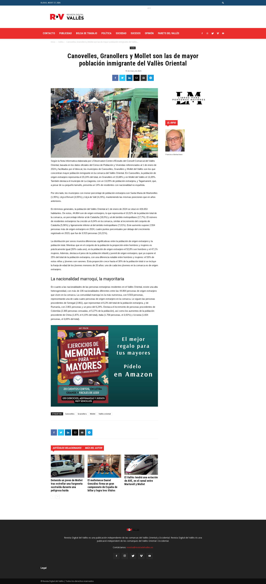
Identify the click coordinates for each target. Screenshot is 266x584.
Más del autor (93, 447)
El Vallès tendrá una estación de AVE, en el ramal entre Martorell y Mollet (141, 481)
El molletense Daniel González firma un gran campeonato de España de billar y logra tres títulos (102, 485)
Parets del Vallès (168, 33)
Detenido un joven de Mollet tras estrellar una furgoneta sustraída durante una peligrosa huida (67, 485)
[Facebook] (202, 33)
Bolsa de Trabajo (86, 33)
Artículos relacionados (67, 447)
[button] (223, 3)
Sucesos (136, 33)
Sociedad (121, 33)
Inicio (53, 42)
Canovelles (69, 414)
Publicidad (65, 33)
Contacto (49, 33)
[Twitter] (212, 33)
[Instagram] (207, 33)
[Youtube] (223, 33)
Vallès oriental (105, 414)
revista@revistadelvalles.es (140, 547)
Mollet (92, 414)
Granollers (82, 414)
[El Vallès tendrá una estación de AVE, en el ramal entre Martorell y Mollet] (141, 465)
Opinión (149, 33)
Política (106, 33)
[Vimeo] (218, 33)
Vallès (60, 42)
